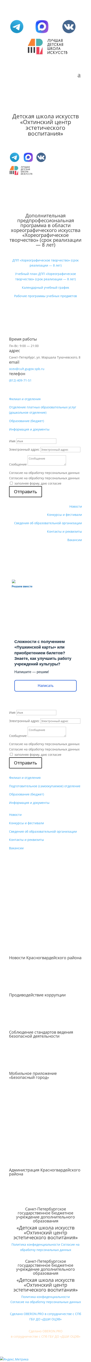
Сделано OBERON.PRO (46, 1331)
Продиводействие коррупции (37, 995)
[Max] (42, 33)
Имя (12, 441)
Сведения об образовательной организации (48, 523)
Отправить (25, 492)
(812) (20, 380)
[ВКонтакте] (69, 33)
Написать (45, 686)
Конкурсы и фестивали (64, 514)
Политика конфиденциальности (35, 1244)
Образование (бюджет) (26, 421)
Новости (75, 506)
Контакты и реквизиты (64, 531)
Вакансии (74, 540)
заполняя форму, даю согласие (37, 483)
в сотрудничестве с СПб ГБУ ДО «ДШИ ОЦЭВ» (45, 1336)
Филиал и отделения (25, 399)
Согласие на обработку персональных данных (44, 473)
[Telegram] (17, 33)
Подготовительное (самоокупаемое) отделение (44, 786)
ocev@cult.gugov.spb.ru (26, 369)
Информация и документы (29, 429)
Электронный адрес (24, 449)
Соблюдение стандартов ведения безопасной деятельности (41, 1034)
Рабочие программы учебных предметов (45, 296)
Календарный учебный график (45, 287)
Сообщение (18, 464)
